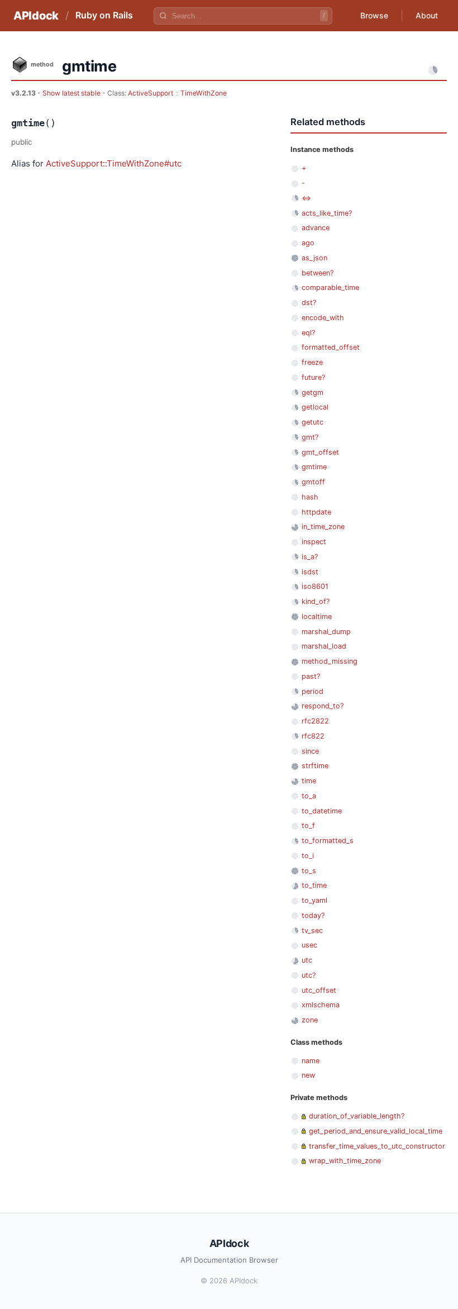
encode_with (323, 317)
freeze (312, 362)
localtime (317, 616)
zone (310, 1020)
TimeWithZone (203, 93)
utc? (309, 975)
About (427, 15)
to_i (308, 855)
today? (313, 915)
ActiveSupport (150, 93)
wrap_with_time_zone (345, 1160)
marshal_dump (326, 631)
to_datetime (322, 811)
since (310, 751)
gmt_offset (320, 452)
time (309, 781)
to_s (309, 871)
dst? (309, 302)
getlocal (315, 407)
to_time (314, 885)
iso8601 (315, 586)
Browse (374, 15)
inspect (314, 541)
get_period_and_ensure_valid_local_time (375, 1131)
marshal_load (324, 646)
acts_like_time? (327, 213)
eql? (308, 333)
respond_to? (323, 706)
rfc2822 (315, 721)
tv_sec (312, 930)
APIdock (36, 15)
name (310, 1060)
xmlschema (321, 1005)
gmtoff (313, 482)
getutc (312, 422)
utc (307, 960)
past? (311, 676)
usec (309, 945)
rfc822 (313, 736)
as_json (314, 258)
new (308, 1075)
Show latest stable (72, 93)
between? (317, 273)
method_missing (329, 661)
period (312, 691)
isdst (310, 572)
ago (308, 243)
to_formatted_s (328, 840)
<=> (306, 198)
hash (310, 497)
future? (313, 377)
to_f (308, 825)
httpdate (316, 512)
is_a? (310, 557)
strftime (315, 765)
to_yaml (314, 900)
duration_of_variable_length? (356, 1116)
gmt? (310, 437)
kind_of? (316, 601)
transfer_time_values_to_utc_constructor (377, 1146)
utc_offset (319, 990)
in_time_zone (323, 526)
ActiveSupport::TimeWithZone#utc (114, 163)
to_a (309, 796)
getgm (312, 392)
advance (316, 227)
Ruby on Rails (104, 15)
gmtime (314, 467)
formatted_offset (331, 347)
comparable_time (330, 287)
